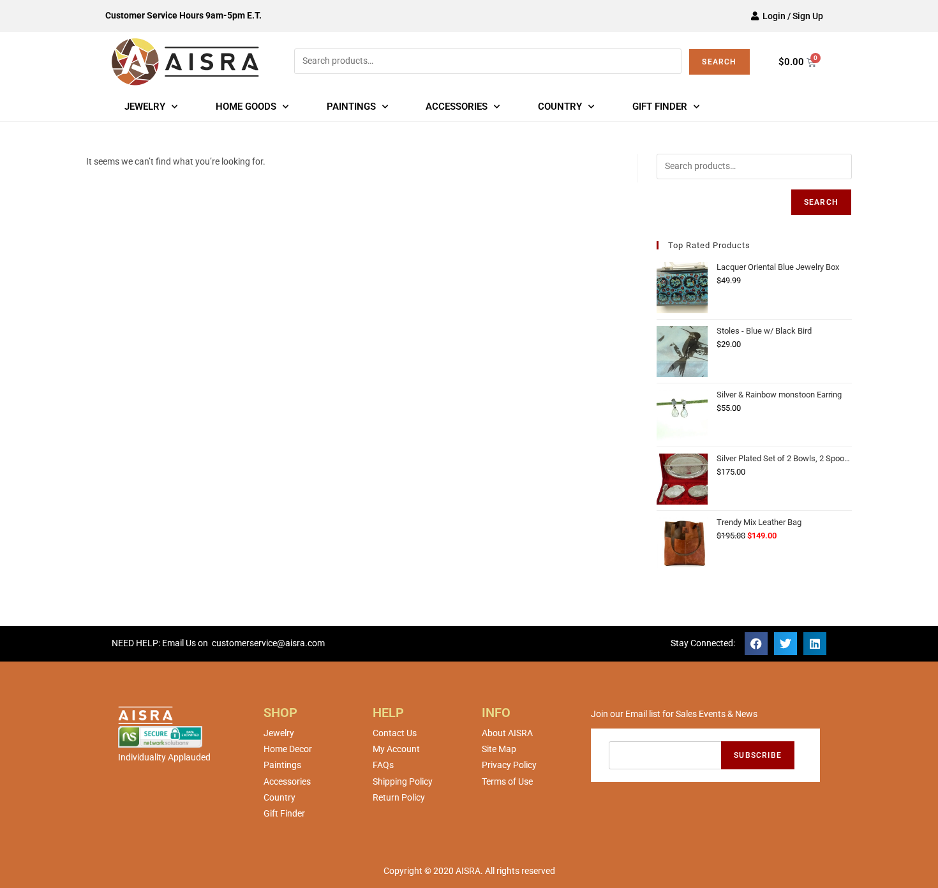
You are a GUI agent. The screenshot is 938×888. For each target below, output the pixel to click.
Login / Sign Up (791, 16)
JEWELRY (144, 106)
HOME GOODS (246, 106)
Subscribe (758, 755)
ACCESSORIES (457, 106)
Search (719, 61)
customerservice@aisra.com (268, 643)
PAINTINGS (351, 106)
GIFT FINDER (659, 106)
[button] (756, 643)
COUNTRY (560, 106)
